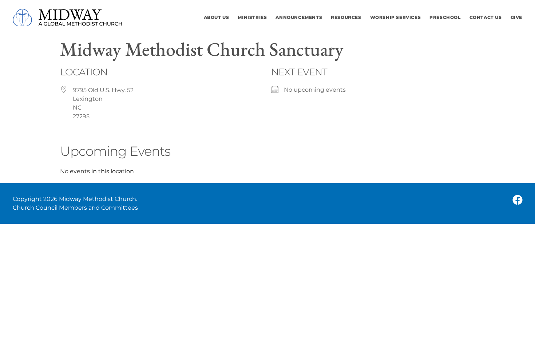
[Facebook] (517, 200)
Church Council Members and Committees (75, 207)
